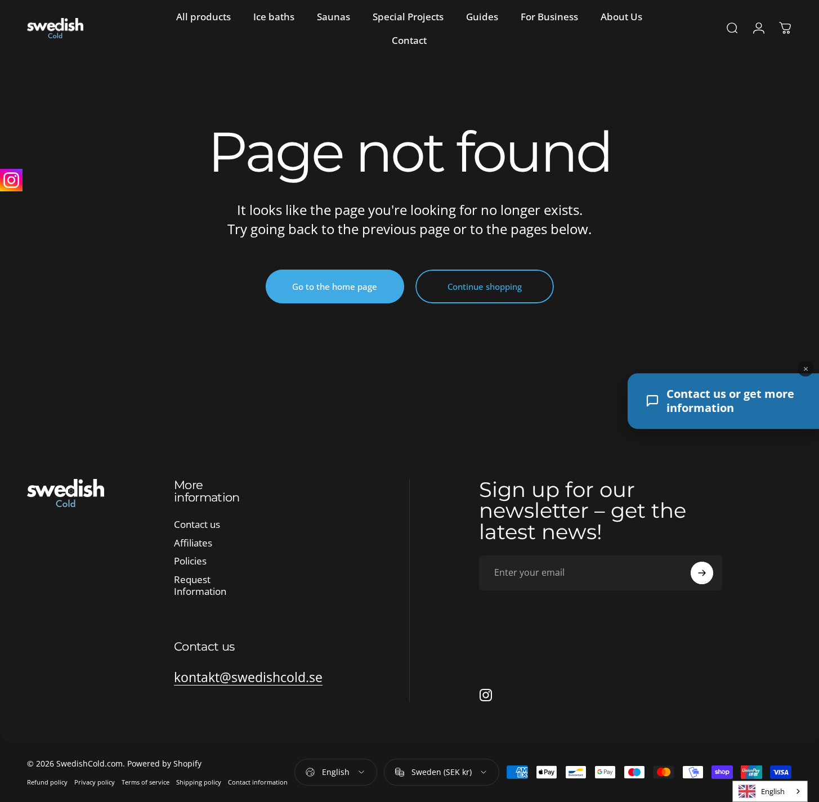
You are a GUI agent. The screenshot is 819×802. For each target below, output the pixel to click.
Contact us (197, 525)
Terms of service (145, 782)
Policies (190, 561)
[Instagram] (11, 180)
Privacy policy (94, 782)
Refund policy (47, 782)
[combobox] (770, 791)
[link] (248, 677)
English (773, 791)
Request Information (200, 586)
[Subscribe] (702, 573)
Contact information (258, 782)
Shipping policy (198, 782)
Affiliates (193, 543)
